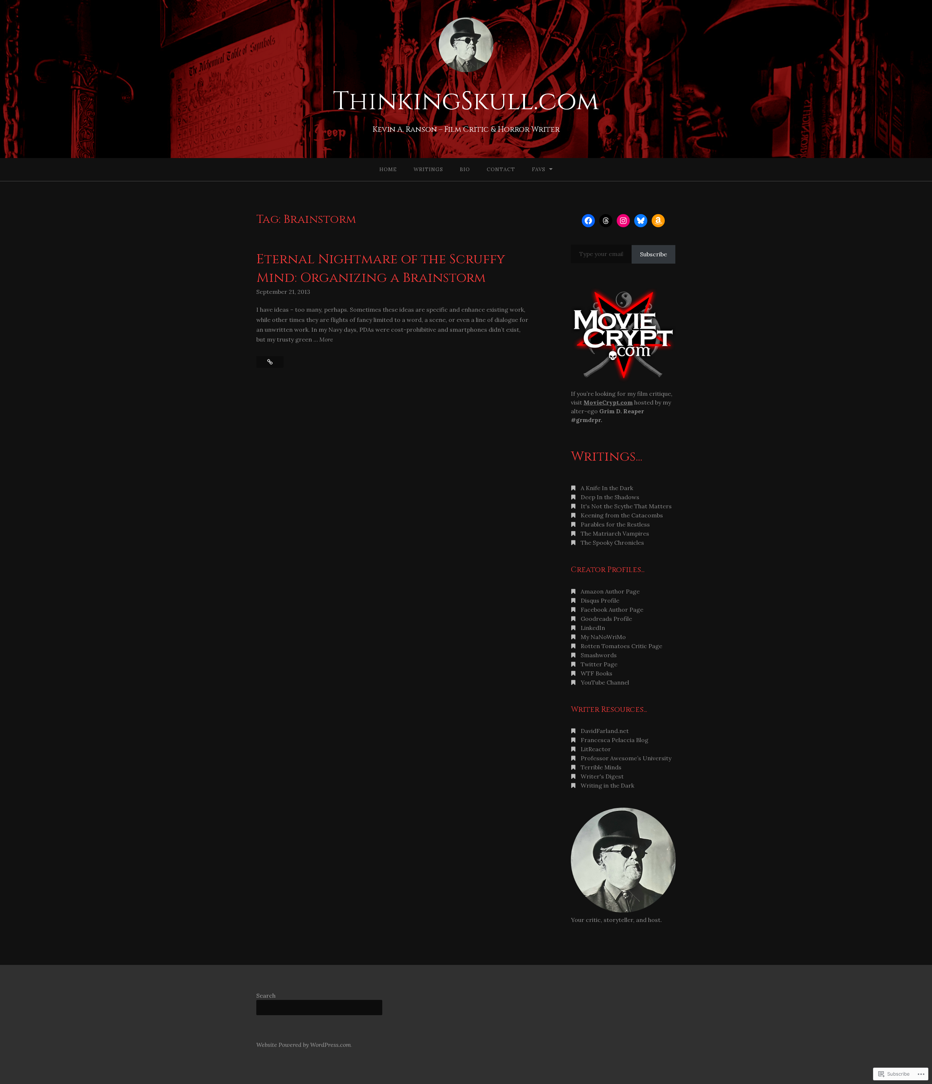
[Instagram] (623, 220)
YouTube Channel (605, 682)
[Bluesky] (640, 220)
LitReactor (596, 749)
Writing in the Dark (607, 785)
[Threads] (605, 220)
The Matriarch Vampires (615, 533)
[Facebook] (588, 220)
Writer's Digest (602, 776)
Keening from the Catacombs (622, 515)
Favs (538, 169)
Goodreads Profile (606, 618)
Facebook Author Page (612, 609)
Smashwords (599, 655)
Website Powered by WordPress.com (303, 1044)
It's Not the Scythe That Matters (626, 506)
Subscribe (653, 254)
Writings (428, 169)
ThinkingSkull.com (466, 101)
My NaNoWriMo (603, 636)
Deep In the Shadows (610, 497)
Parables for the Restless (615, 524)
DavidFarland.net (605, 730)
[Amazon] (658, 220)
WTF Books (596, 673)
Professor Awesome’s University (626, 758)
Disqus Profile (600, 600)
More (326, 339)
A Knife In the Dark (607, 488)
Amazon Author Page (610, 591)
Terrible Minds (601, 767)
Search (266, 995)
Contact (501, 169)
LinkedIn (593, 627)
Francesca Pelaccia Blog (614, 740)
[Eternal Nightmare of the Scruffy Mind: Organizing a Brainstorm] (270, 362)
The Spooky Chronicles (612, 542)
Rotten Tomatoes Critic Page (621, 646)
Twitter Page (599, 664)
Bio (465, 169)
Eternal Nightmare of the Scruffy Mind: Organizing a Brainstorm (380, 268)
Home (388, 169)
